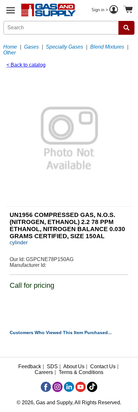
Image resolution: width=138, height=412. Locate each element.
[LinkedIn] (69, 387)
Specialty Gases (64, 47)
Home (10, 47)
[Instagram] (57, 387)
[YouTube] (80, 387)
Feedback (29, 366)
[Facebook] (46, 387)
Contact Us (103, 366)
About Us (73, 366)
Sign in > (100, 9)
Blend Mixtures (107, 47)
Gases (31, 47)
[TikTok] (92, 387)
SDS (52, 366)
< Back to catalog (26, 65)
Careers (44, 372)
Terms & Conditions (81, 372)
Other (9, 52)
